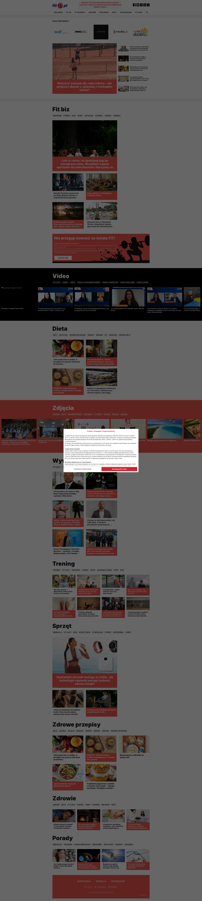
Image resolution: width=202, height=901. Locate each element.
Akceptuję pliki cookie (119, 469)
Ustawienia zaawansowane (82, 469)
